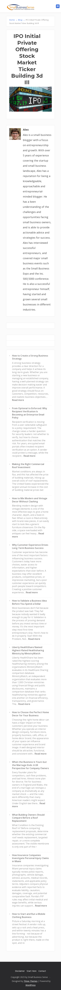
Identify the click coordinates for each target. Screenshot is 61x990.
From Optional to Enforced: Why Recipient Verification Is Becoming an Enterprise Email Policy (29, 413)
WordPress (31, 985)
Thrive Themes (30, 981)
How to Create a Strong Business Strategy (30, 357)
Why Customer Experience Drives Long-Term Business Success (30, 546)
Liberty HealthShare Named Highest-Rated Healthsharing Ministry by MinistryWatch (28, 650)
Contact (42, 971)
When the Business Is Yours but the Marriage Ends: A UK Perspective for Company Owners (30, 765)
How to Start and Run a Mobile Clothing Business (28, 915)
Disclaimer (20, 971)
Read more (18, 400)
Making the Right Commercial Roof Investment (28, 466)
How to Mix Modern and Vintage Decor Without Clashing (29, 500)
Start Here (31, 971)
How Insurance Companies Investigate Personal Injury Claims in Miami (30, 858)
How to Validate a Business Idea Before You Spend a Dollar (29, 602)
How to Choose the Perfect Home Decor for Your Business (30, 714)
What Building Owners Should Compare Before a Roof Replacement (28, 817)
